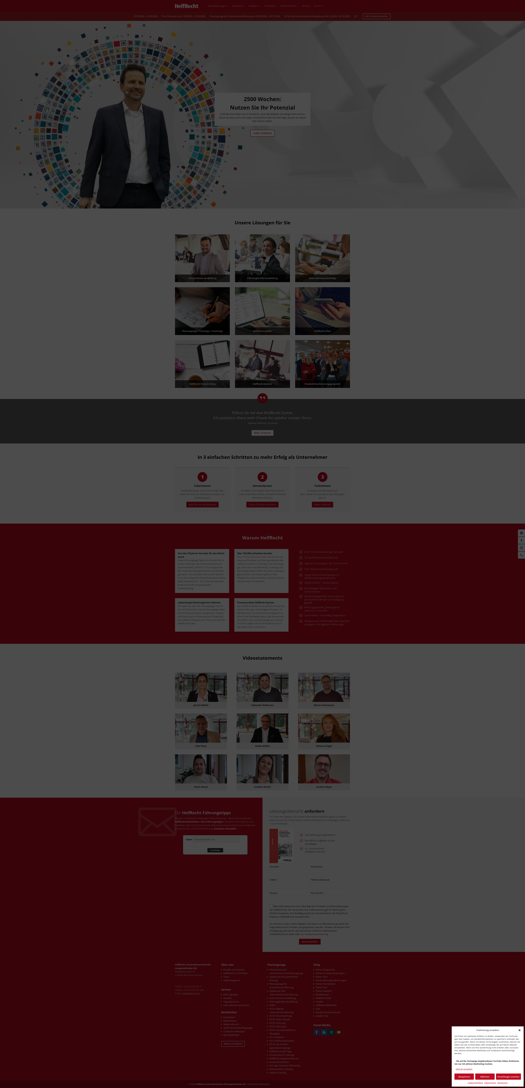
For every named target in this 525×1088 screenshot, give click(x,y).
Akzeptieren (464, 1076)
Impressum (502, 1082)
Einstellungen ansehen (508, 1076)
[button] (519, 1030)
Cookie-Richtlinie (475, 1082)
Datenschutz (490, 1082)
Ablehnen (485, 1076)
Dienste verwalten (464, 1069)
